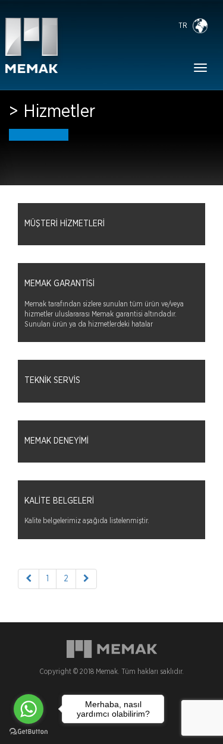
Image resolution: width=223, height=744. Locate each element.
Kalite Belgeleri (59, 501)
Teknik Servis (52, 380)
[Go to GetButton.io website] (29, 732)
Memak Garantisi (59, 284)
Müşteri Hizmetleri (64, 224)
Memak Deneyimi (56, 441)
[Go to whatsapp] (28, 709)
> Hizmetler (52, 112)
